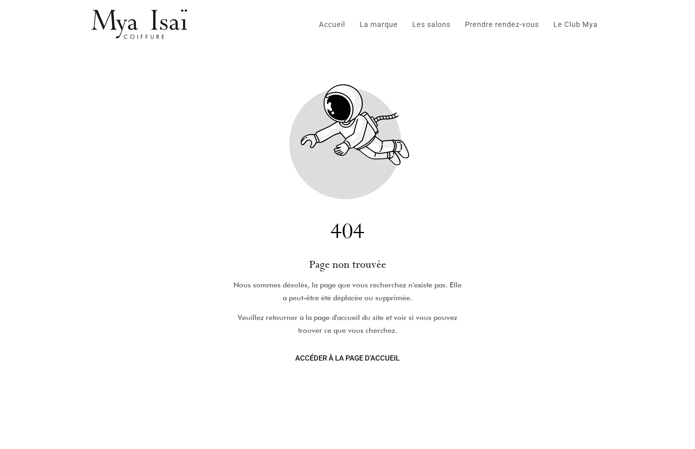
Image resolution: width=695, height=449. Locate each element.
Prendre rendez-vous (502, 24)
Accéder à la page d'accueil (347, 358)
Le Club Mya (575, 24)
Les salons (431, 24)
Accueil (332, 24)
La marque (379, 24)
